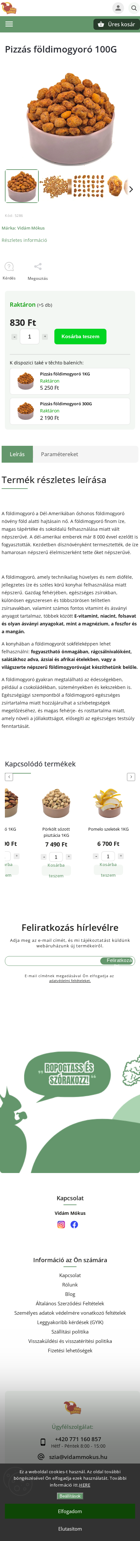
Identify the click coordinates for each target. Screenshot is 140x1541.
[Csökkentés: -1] (14, 337)
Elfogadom (70, 1511)
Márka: (23, 228)
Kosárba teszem (80, 336)
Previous (10, 777)
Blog (70, 1294)
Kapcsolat (70, 1275)
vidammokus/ (61, 1225)
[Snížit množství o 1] (44, 856)
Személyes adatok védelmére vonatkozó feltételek (70, 1313)
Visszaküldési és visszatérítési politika (70, 1341)
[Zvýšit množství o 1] (17, 857)
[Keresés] (134, 8)
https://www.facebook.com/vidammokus (74, 1225)
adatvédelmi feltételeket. (70, 980)
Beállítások (70, 1496)
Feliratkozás (120, 960)
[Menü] (9, 24)
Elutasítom (70, 1528)
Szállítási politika (70, 1331)
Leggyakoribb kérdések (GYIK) (70, 1322)
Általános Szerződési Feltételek (70, 1303)
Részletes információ (24, 240)
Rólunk (70, 1284)
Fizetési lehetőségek (70, 1350)
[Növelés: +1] (45, 337)
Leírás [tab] (17, 454)
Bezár (118, 289)
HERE (84, 1485)
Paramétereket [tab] (59, 454)
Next (132, 777)
